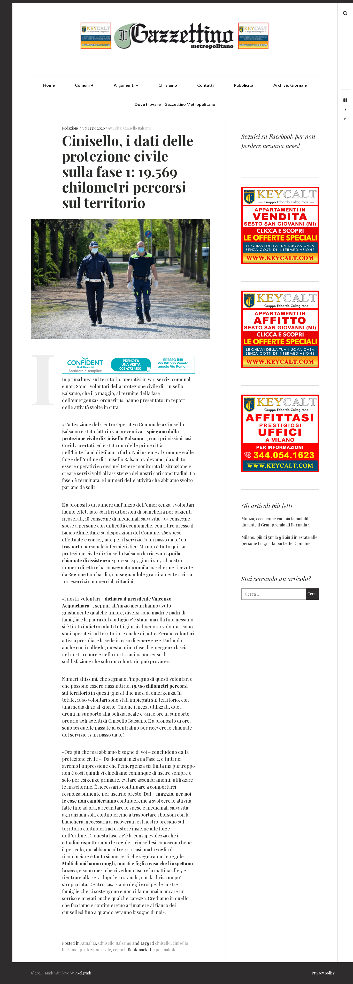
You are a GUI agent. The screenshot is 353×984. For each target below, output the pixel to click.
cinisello (163, 943)
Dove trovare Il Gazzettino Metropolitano (175, 104)
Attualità (114, 128)
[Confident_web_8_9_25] (128, 372)
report (119, 949)
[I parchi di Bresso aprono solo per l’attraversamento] (345, 109)
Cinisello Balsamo (137, 128)
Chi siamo (167, 85)
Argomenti (126, 85)
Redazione (71, 128)
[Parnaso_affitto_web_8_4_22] (280, 366)
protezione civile (95, 949)
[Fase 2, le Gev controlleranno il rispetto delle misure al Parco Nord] (345, 119)
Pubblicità (243, 85)
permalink (165, 949)
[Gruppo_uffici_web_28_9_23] (280, 470)
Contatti (205, 85)
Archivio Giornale (290, 85)
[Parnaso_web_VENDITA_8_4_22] (280, 262)
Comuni (84, 85)
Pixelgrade (83, 973)
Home (49, 85)
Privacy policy (323, 973)
